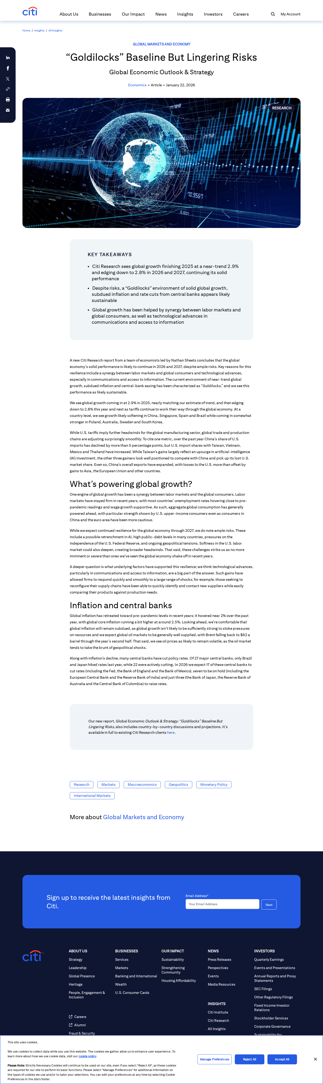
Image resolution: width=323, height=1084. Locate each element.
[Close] (315, 1059)
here (171, 732)
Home (26, 30)
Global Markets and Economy (161, 44)
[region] (161, 1059)
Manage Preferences (214, 1059)
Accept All (282, 1059)
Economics (137, 85)
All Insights (55, 30)
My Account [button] (291, 14)
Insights (39, 30)
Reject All (249, 1059)
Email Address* (197, 896)
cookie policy (87, 1056)
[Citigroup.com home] (33, 956)
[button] (69, 16)
